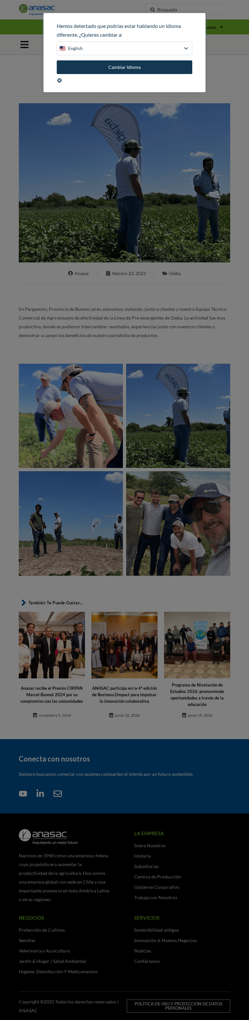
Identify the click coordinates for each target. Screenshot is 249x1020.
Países (209, 27)
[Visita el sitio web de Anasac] (50, 10)
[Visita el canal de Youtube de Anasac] (25, 793)
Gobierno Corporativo (156, 887)
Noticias (142, 950)
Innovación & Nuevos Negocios (165, 940)
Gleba (175, 273)
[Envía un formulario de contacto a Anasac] (59, 793)
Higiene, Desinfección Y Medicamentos (58, 971)
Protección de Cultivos (42, 930)
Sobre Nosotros (150, 845)
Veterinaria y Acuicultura (44, 950)
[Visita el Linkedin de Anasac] (42, 793)
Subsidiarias (146, 866)
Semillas (27, 940)
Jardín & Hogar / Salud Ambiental (52, 961)
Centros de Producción (157, 876)
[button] (24, 44)
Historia (142, 856)
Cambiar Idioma (124, 67)
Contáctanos (147, 961)
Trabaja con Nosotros (155, 897)
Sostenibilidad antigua (156, 930)
